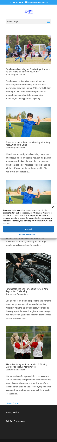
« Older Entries (12, 403)
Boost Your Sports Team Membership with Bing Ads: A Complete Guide (28, 143)
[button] (52, 207)
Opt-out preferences (27, 234)
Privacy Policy (12, 412)
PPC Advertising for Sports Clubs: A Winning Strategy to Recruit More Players (26, 365)
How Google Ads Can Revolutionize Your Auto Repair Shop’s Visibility (27, 290)
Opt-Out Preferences (15, 421)
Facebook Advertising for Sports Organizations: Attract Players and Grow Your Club (28, 70)
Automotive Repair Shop (17, 294)
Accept (28, 229)
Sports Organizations (15, 74)
